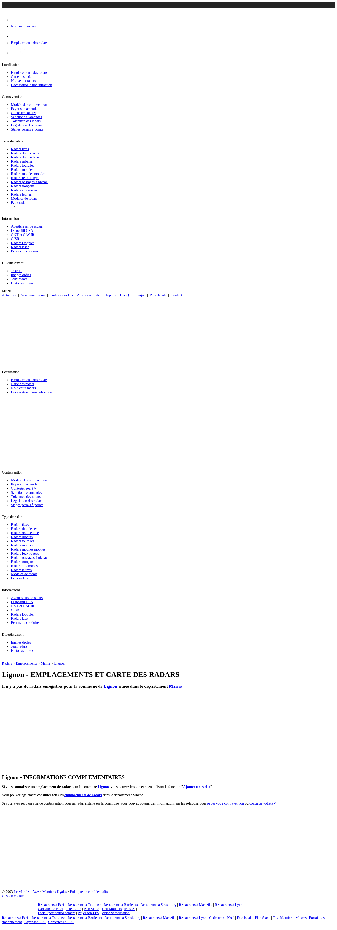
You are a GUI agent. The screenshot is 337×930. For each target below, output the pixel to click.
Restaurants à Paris (51, 905)
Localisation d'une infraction (31, 85)
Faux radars (19, 203)
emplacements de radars (83, 795)
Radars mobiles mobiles (28, 174)
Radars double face (25, 157)
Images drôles (21, 275)
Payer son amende (24, 109)
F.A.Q (124, 295)
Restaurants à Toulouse (84, 905)
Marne (45, 663)
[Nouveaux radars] (15, 20)
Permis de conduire (25, 251)
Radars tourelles (22, 165)
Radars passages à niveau (29, 182)
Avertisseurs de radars (27, 226)
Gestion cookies (13, 896)
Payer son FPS (88, 913)
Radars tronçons (22, 186)
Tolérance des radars (26, 121)
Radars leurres (21, 194)
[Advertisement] (168, 332)
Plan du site (158, 295)
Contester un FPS (61, 922)
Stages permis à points (27, 129)
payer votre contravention (225, 803)
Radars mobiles (22, 170)
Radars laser (20, 247)
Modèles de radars (24, 198)
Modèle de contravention (29, 104)
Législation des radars (26, 125)
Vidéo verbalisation (116, 913)
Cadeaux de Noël (50, 909)
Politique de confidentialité (89, 892)
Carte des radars (22, 77)
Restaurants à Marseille (195, 905)
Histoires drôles (22, 283)
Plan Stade (91, 909)
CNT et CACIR (22, 235)
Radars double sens (25, 153)
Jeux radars (19, 279)
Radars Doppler (22, 243)
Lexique (139, 295)
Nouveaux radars (23, 81)
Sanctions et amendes (26, 117)
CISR (15, 239)
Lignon (59, 663)
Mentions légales (54, 892)
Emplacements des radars (29, 72)
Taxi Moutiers (112, 909)
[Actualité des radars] (22, 53)
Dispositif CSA (22, 230)
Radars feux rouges (25, 178)
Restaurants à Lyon (229, 905)
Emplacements (26, 663)
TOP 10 (16, 271)
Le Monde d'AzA (26, 892)
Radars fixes (20, 149)
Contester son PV (23, 113)
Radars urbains (22, 161)
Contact (176, 295)
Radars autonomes (24, 190)
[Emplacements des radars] (14, 36)
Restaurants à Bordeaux (121, 905)
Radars (7, 663)
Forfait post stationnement (56, 913)
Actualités (9, 295)
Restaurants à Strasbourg (158, 905)
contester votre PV (262, 803)
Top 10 (110, 295)
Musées (129, 909)
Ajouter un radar (89, 295)
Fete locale (73, 909)
